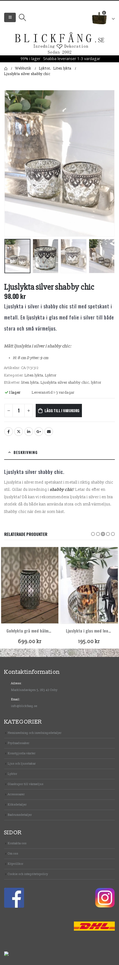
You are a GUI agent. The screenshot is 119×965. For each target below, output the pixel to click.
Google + (38, 431)
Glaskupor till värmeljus (25, 784)
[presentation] (11, 163)
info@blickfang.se (24, 706)
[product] (29, 585)
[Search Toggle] (22, 17)
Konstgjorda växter (21, 753)
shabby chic (61, 489)
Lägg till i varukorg (62, 410)
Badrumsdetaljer (20, 815)
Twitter (18, 431)
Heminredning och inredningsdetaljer (34, 733)
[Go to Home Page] (5, 68)
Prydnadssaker (18, 743)
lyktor (96, 382)
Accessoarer (16, 794)
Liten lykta (34, 375)
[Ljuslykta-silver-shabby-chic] (59, 163)
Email (48, 431)
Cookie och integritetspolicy (28, 874)
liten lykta (30, 382)
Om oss (13, 853)
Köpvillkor (15, 864)
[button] (92, 534)
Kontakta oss (17, 843)
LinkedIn (28, 431)
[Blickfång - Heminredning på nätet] (59, 43)
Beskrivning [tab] (26, 452)
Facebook (8, 431)
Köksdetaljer (17, 804)
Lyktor (50, 375)
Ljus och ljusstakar (22, 763)
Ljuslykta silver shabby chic (65, 382)
